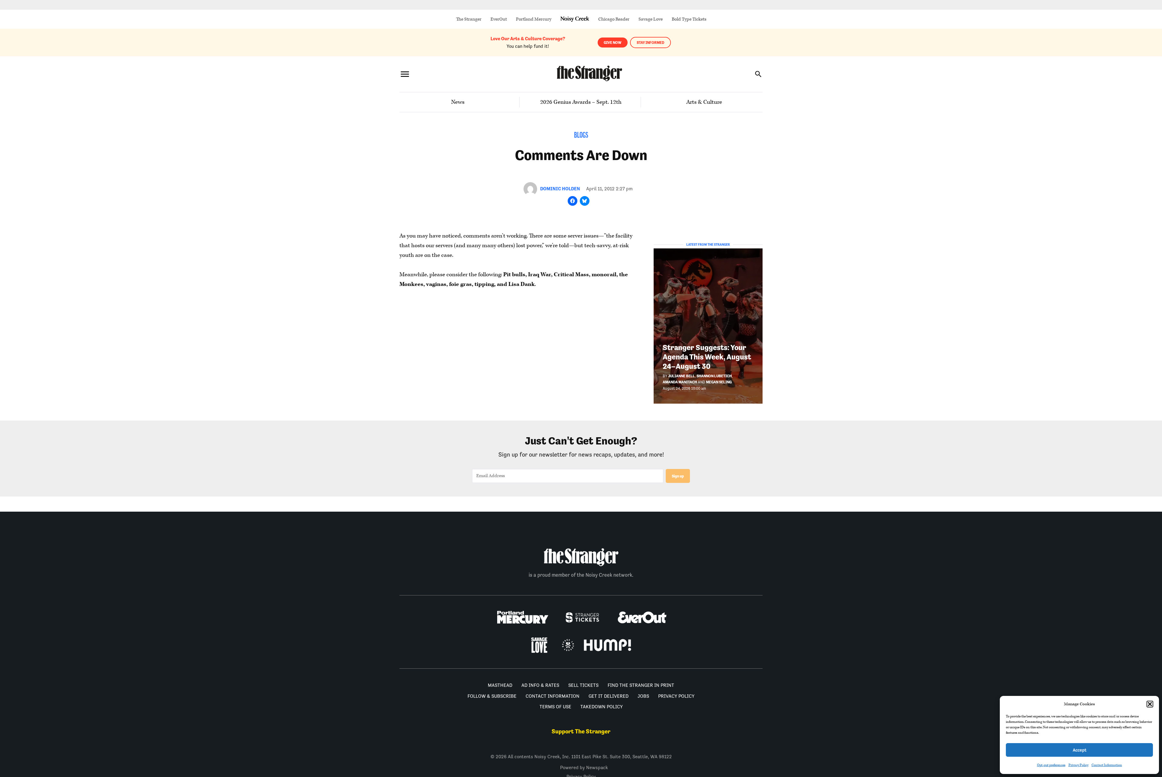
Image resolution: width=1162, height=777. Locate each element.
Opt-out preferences (1051, 765)
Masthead (500, 685)
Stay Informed (650, 42)
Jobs (643, 696)
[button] (1150, 704)
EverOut (499, 19)
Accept (1079, 749)
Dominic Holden (560, 189)
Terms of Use (555, 706)
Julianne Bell (681, 376)
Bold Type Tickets (689, 19)
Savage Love (650, 19)
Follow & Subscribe (492, 696)
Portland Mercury (533, 19)
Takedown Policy (601, 706)
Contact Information (1106, 765)
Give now (613, 42)
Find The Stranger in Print (641, 685)
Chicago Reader (613, 19)
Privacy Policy (1078, 765)
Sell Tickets (583, 685)
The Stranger (468, 19)
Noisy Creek (574, 19)
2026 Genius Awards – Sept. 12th (581, 102)
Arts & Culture (704, 102)
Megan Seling (719, 382)
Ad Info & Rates (540, 685)
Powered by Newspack (584, 767)
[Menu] (404, 74)
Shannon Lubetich (714, 376)
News (457, 102)
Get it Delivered (609, 696)
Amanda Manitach (680, 382)
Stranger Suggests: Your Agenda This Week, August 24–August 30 (707, 356)
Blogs (581, 136)
